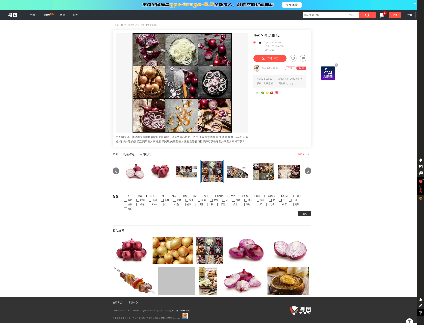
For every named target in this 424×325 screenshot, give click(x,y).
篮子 (152, 195)
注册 (410, 15)
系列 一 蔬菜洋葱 (124, 154)
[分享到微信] (263, 92)
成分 (215, 200)
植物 (130, 204)
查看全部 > (303, 154)
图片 (32, 15)
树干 (284, 204)
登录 (395, 15)
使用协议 (117, 302)
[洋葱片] (289, 171)
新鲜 (166, 200)
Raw (154, 204)
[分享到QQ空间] (267, 92)
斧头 (191, 200)
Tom (271, 68)
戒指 (188, 204)
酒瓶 (258, 195)
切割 (142, 200)
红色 (176, 204)
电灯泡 (219, 195)
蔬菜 (296, 204)
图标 (47, 15)
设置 (223, 204)
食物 (154, 200)
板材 (174, 195)
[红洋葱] (135, 171)
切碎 (233, 195)
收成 (179, 200)
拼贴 (245, 195)
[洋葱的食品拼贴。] (186, 171)
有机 (262, 200)
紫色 (142, 204)
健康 (203, 200)
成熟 (201, 204)
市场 (238, 200)
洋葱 (250, 200)
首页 (116, 24)
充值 (62, 15)
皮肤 (235, 204)
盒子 (206, 195)
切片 (247, 204)
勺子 (272, 204)
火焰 (260, 204)
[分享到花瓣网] (276, 92)
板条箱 (285, 195)
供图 (76, 15)
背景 (140, 195)
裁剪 (299, 195)
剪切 (130, 200)
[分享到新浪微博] (272, 92)
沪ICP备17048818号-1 (181, 310)
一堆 (294, 200)
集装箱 (271, 195)
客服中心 (133, 302)
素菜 (130, 208)
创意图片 (132, 24)
